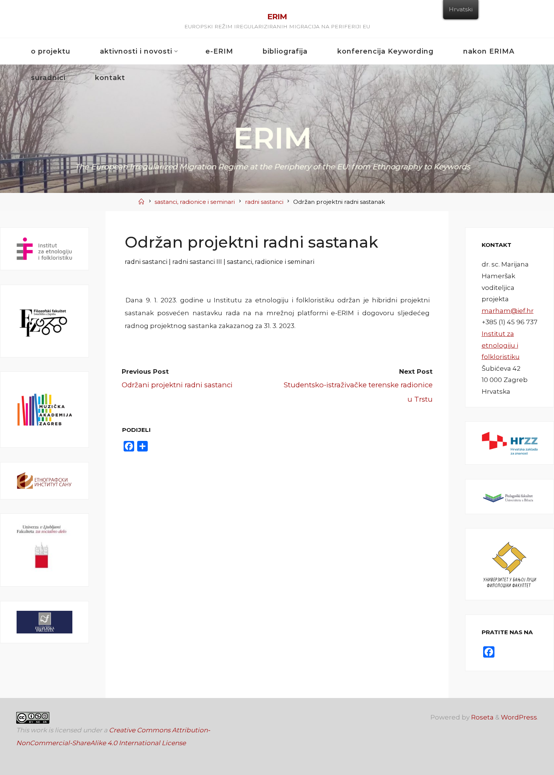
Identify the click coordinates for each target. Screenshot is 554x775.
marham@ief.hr (508, 310)
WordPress (519, 717)
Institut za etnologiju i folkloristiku (501, 345)
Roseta (482, 717)
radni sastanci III (197, 261)
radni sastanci (264, 201)
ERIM (277, 16)
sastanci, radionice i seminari (195, 201)
